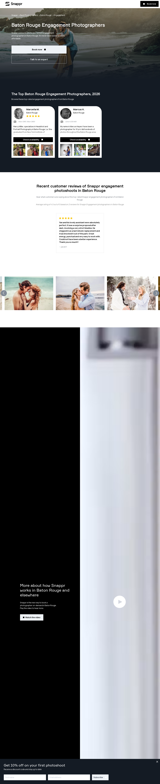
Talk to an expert (39, 59)
